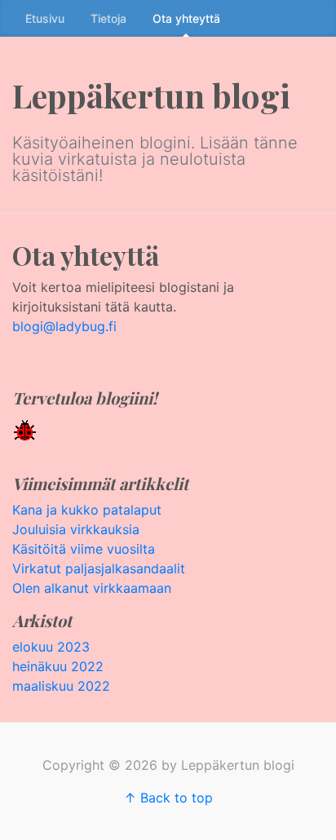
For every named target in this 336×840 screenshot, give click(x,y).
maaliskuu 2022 (61, 686)
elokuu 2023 (51, 647)
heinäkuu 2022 (58, 666)
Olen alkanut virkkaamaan (91, 588)
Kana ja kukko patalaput (86, 510)
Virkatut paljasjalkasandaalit (98, 568)
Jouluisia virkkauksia (75, 529)
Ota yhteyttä (186, 18)
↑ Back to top (168, 797)
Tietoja (108, 18)
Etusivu (44, 18)
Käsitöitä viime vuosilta (83, 549)
